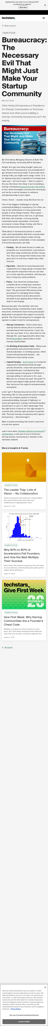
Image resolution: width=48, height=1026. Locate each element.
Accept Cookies (24, 1022)
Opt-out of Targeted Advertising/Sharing (24, 1015)
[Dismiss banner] (45, 5)
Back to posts (10, 26)
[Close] (45, 987)
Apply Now (23, 7)
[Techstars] (9, 18)
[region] (24, 1005)
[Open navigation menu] (43, 18)
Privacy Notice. (15, 1009)
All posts (9, 647)
